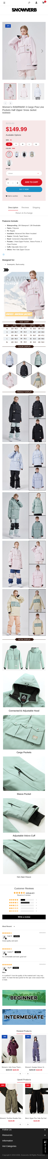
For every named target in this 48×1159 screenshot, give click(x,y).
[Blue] (16, 154)
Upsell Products (24, 1080)
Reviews (25, 207)
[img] (7, 933)
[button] (14, 900)
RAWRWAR (6, 113)
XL (36, 144)
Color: (10, 148)
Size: (9, 140)
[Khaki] (32, 154)
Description (13, 207)
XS (9, 144)
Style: (8, 168)
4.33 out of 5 (30, 893)
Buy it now (24, 189)
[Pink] (9, 154)
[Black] (24, 154)
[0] (43, 3)
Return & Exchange (24, 213)
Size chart (27, 196)
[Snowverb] (24, 10)
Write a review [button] (24, 917)
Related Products (24, 1031)
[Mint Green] (9, 162)
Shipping (36, 207)
